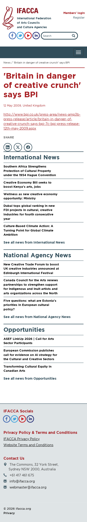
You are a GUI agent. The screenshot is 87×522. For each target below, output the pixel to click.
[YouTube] (28, 36)
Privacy (9, 513)
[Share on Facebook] (28, 147)
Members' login (74, 12)
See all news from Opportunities (29, 378)
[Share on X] (18, 147)
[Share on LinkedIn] (7, 147)
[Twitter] (20, 36)
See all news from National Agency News (37, 316)
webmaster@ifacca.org (28, 487)
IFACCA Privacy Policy (21, 439)
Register (79, 17)
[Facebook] (12, 36)
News (6, 62)
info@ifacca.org (22, 481)
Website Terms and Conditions (28, 445)
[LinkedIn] (36, 36)
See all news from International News (34, 242)
